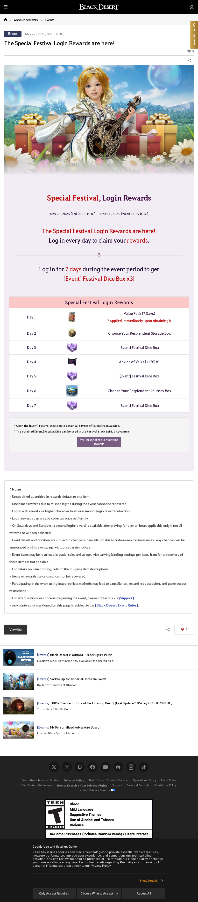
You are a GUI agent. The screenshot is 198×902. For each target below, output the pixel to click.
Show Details (149, 880)
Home (5, 19)
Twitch (80, 767)
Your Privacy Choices (96, 790)
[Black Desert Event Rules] (116, 605)
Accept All (144, 893)
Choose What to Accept (97, 893)
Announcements (26, 19)
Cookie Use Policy (165, 785)
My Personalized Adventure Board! (99, 442)
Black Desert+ (131, 767)
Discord (118, 767)
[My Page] (192, 7)
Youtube (105, 767)
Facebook (92, 767)
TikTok (144, 767)
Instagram (67, 767)
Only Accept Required (54, 893)
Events (50, 19)
